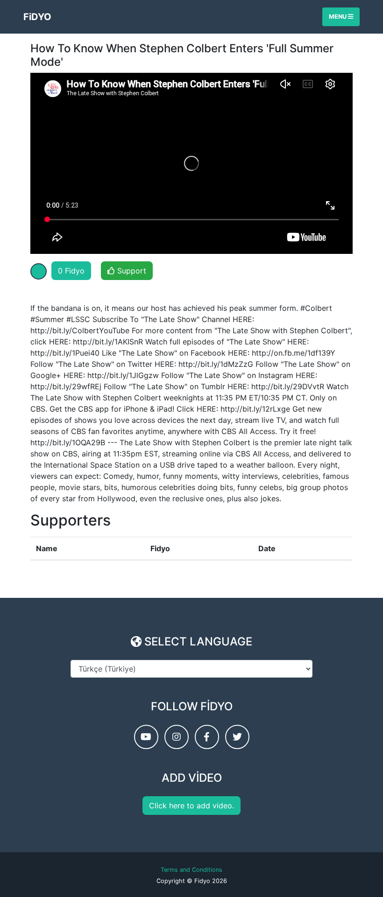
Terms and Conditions (191, 869)
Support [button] (130, 270)
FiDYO (37, 16)
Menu (338, 16)
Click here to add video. (191, 805)
